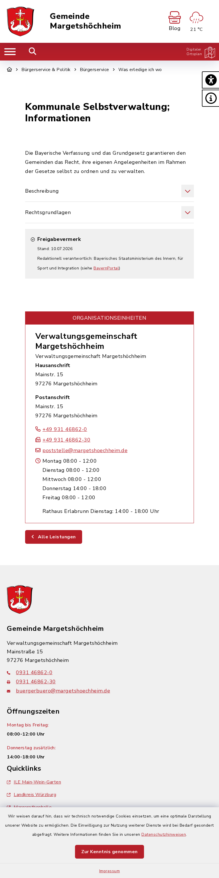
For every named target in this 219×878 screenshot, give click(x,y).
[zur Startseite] (20, 21)
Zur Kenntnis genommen (109, 852)
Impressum (109, 871)
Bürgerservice (94, 70)
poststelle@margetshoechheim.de (84, 450)
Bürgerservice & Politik (46, 70)
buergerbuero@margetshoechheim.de (63, 690)
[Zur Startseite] (9, 69)
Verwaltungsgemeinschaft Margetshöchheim (86, 341)
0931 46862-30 (36, 681)
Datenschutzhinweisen (163, 834)
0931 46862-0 (34, 672)
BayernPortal (106, 268)
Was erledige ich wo (140, 70)
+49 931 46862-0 (64, 429)
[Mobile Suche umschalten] (33, 52)
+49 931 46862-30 (66, 439)
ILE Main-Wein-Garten (37, 782)
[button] (210, 79)
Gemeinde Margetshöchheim (85, 21)
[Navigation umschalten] (10, 51)
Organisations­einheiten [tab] (109, 318)
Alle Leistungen (56, 537)
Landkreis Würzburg (35, 795)
